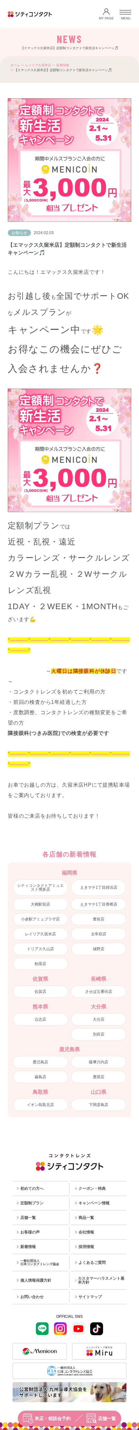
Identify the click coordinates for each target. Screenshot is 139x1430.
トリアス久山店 (40, 949)
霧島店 (40, 1077)
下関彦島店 (98, 1104)
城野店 (98, 949)
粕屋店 (40, 964)
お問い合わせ (32, 1297)
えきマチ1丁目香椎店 (98, 904)
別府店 (98, 1034)
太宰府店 (98, 934)
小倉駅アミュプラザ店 (40, 919)
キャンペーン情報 (94, 1203)
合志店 (40, 1019)
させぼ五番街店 (98, 991)
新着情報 (62, 65)
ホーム (15, 65)
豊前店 (98, 919)
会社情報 (86, 1232)
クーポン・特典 (92, 1188)
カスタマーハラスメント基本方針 (101, 1280)
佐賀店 (40, 991)
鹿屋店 (98, 1077)
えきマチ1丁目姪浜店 (98, 887)
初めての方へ (32, 1188)
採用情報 (86, 1246)
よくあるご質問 (92, 1262)
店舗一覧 (107, 1418)
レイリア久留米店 (38, 65)
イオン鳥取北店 (40, 1104)
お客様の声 (30, 1232)
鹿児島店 (40, 1062)
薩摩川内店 (98, 1062)
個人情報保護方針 (35, 1280)
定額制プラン (32, 1203)
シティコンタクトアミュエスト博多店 (40, 887)
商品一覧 (86, 1217)
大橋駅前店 (40, 904)
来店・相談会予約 (53, 1418)
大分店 (98, 1019)
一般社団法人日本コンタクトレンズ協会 (39, 1262)
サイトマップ (90, 1297)
